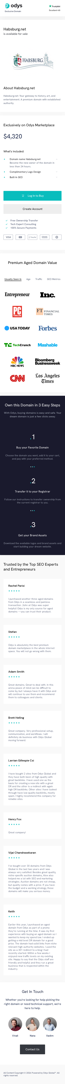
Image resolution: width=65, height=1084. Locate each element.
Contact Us (32, 1049)
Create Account (32, 209)
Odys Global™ (49, 1072)
